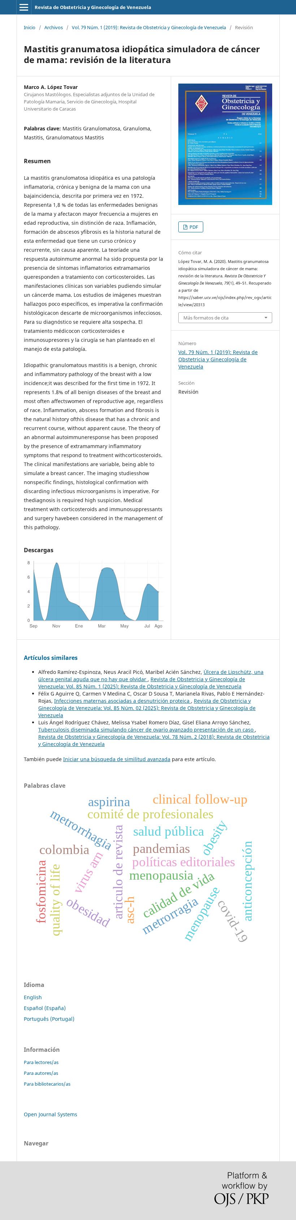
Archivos (53, 27)
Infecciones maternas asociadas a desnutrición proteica (122, 700)
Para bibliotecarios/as (47, 1084)
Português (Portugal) (49, 1018)
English (33, 997)
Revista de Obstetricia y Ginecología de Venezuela (93, 7)
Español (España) (45, 1008)
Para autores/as (41, 1073)
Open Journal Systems (50, 1114)
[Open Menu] (24, 7)
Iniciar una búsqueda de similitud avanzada (116, 759)
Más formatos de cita (205, 317)
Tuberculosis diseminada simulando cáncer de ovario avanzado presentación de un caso (146, 729)
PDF (193, 227)
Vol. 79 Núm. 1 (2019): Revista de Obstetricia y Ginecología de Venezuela (149, 27)
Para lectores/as (41, 1062)
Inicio (29, 27)
